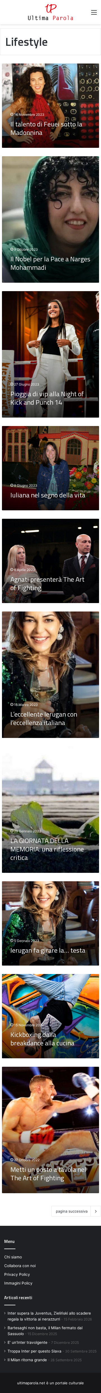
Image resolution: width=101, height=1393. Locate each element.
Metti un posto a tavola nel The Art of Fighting (48, 1173)
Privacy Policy (17, 1274)
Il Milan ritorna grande (27, 1360)
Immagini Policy (18, 1283)
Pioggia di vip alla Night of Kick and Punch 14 (47, 398)
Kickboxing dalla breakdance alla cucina (42, 1038)
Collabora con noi (20, 1265)
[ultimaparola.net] (50, 12)
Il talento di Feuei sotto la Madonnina (46, 128)
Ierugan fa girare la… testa (47, 950)
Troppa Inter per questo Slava (34, 1351)
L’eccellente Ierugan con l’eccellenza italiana (43, 718)
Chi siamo (13, 1257)
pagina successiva (72, 1211)
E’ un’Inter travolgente (27, 1342)
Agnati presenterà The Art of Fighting (47, 583)
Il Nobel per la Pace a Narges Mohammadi (50, 263)
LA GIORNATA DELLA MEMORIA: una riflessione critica (47, 848)
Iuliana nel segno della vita (47, 495)
